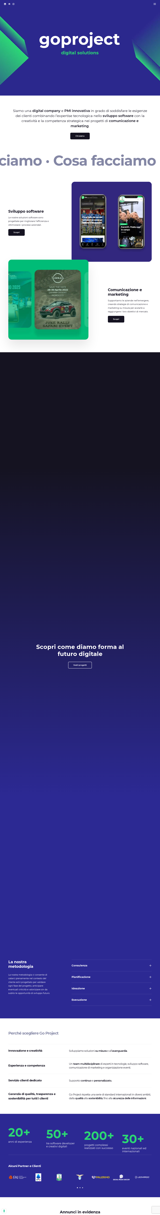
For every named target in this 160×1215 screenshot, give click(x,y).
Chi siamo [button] (79, 136)
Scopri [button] (16, 232)
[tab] (112, 965)
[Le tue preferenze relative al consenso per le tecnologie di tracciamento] (4, 1211)
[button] (5, 4)
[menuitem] (5, 4)
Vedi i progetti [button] (80, 665)
